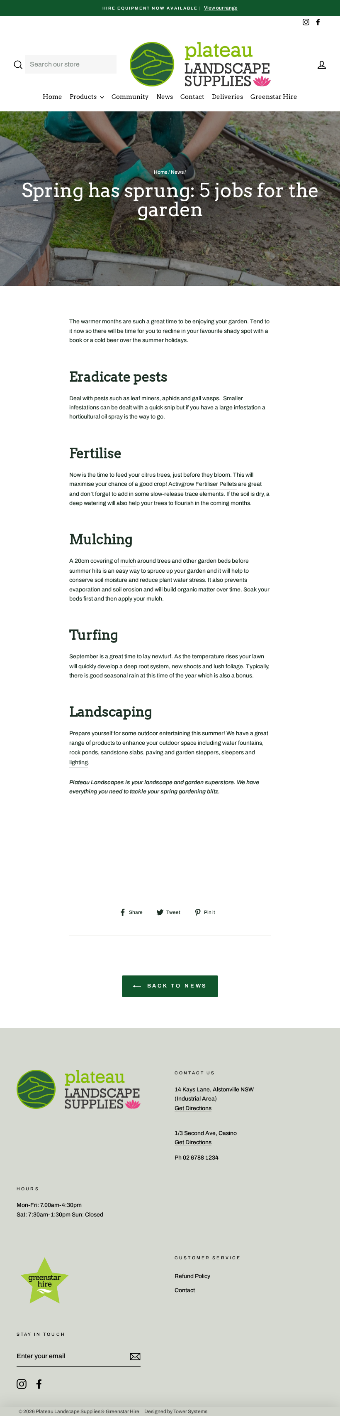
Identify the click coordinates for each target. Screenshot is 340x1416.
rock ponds (83, 752)
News (164, 97)
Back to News (176, 986)
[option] (170, 8)
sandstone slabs (122, 752)
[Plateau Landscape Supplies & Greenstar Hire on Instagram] (22, 1384)
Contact (192, 97)
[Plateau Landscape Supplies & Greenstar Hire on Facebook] (39, 1384)
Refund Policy (192, 1276)
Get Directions (193, 1108)
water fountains (242, 743)
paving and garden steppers (182, 752)
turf (167, 656)
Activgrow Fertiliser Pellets (202, 484)
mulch (128, 561)
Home (52, 97)
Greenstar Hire (273, 97)
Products (84, 97)
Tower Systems (190, 1411)
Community (130, 97)
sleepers (232, 752)
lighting (78, 762)
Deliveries (227, 97)
